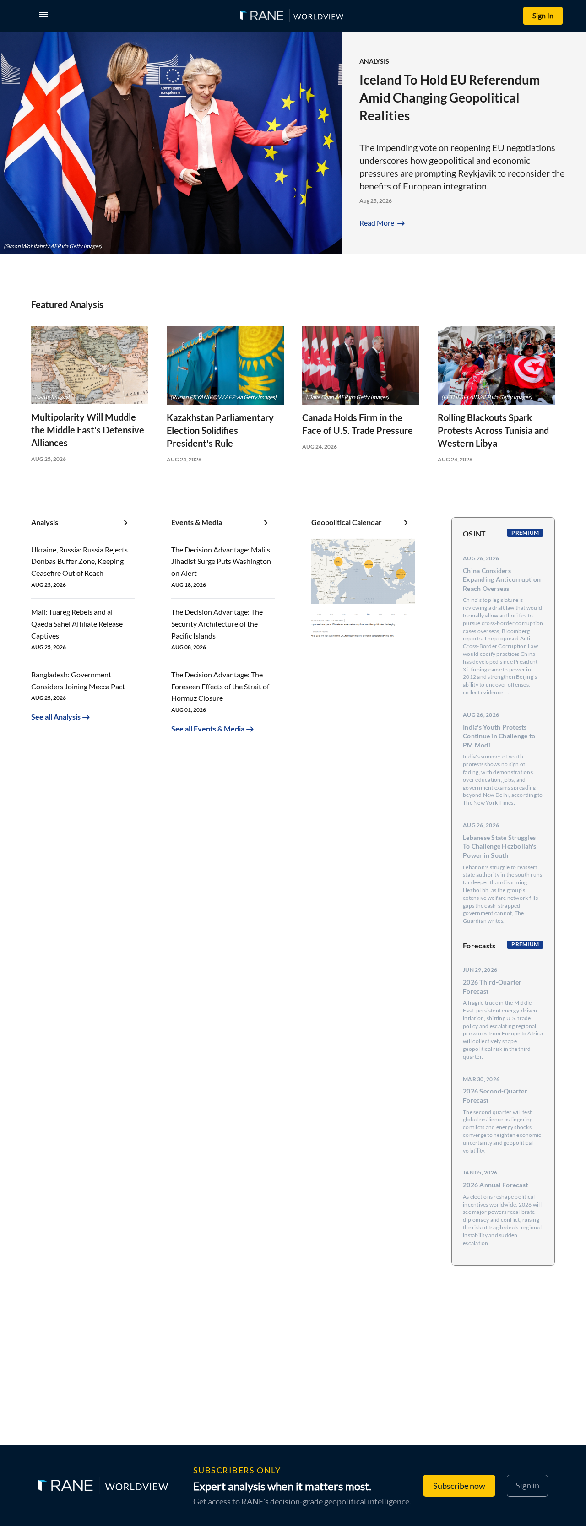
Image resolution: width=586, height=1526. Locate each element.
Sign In (542, 15)
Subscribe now (459, 1486)
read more (383, 222)
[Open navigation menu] (45, 15)
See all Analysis (56, 716)
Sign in (527, 1485)
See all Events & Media (207, 728)
